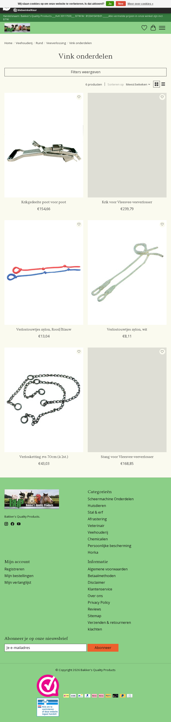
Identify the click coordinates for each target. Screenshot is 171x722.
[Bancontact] (80, 696)
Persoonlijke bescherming (109, 545)
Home (8, 43)
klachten (95, 629)
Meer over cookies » (140, 3)
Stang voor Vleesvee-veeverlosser (127, 457)
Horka (93, 552)
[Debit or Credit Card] (115, 696)
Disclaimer (96, 582)
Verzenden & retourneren (109, 622)
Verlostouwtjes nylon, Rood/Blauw (43, 329)
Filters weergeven (85, 71)
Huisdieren (97, 505)
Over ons (95, 595)
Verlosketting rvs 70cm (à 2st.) (43, 457)
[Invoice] (129, 696)
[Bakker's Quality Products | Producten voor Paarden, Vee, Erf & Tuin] (17, 27)
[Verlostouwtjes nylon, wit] (127, 272)
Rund (39, 43)
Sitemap (94, 615)
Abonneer (103, 647)
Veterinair (96, 525)
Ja (110, 3)
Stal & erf (95, 512)
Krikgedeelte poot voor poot (43, 202)
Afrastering (97, 519)
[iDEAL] (66, 696)
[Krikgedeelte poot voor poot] (43, 145)
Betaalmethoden (102, 575)
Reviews (94, 609)
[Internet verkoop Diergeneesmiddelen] (48, 715)
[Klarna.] (101, 696)
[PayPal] (87, 696)
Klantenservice (100, 589)
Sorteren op (116, 84)
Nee (120, 3)
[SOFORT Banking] (94, 696)
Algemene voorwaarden (108, 569)
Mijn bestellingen (18, 575)
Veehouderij (24, 43)
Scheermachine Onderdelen (111, 498)
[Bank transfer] (73, 696)
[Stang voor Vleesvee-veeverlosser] (127, 400)
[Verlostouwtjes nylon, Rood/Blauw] (43, 272)
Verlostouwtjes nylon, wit (127, 329)
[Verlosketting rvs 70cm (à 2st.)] (43, 400)
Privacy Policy (99, 602)
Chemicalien (98, 539)
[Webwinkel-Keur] (48, 695)
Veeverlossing (56, 43)
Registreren (14, 569)
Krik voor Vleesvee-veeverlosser (127, 202)
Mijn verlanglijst (17, 582)
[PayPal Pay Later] (123, 696)
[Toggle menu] (162, 27)
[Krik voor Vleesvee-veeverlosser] (127, 145)
